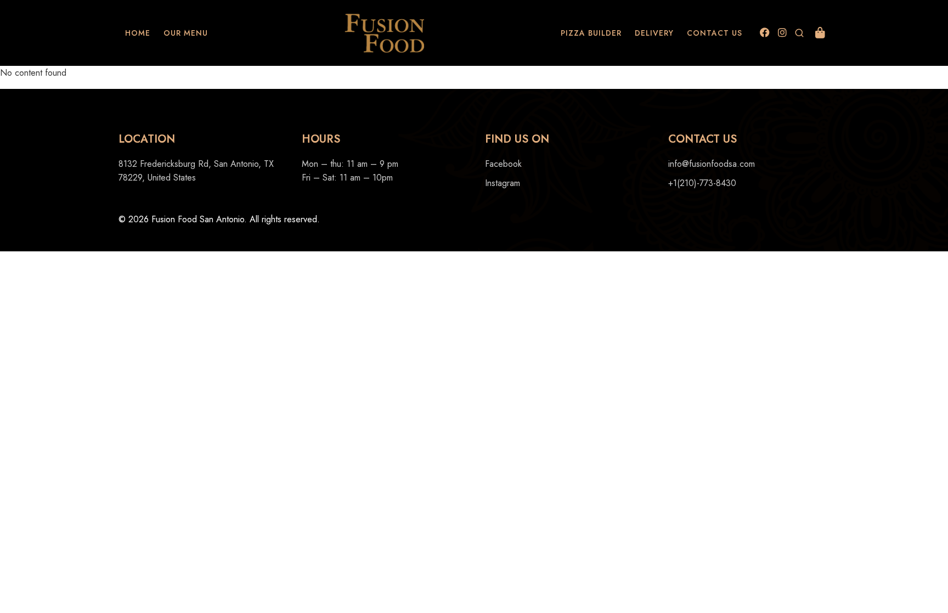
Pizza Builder (591, 32)
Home (137, 32)
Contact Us (714, 32)
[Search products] (799, 33)
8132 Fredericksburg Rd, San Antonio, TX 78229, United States (196, 171)
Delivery (654, 32)
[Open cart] (820, 33)
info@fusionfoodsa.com (711, 164)
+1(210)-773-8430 (702, 183)
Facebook (503, 164)
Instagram (502, 183)
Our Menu (185, 32)
